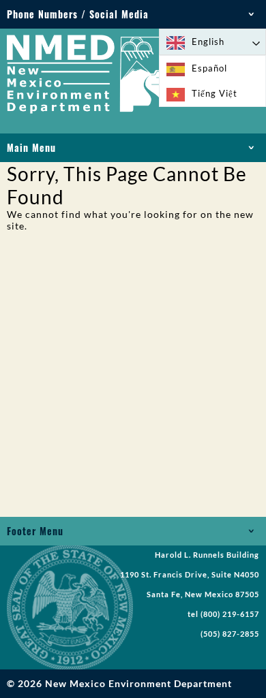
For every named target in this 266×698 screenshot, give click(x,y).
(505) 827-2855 (230, 634)
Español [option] (209, 68)
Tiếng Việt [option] (214, 93)
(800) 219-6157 (230, 614)
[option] (212, 68)
